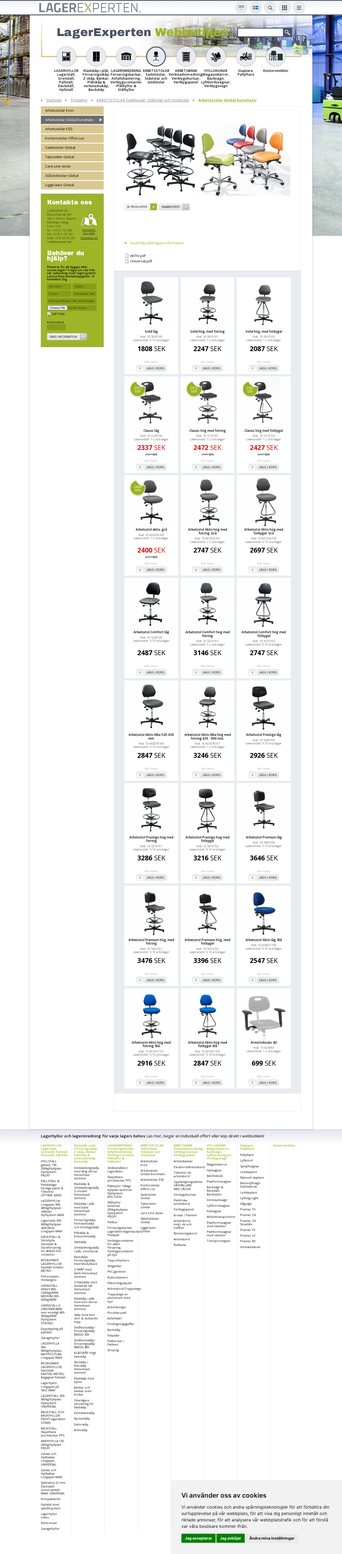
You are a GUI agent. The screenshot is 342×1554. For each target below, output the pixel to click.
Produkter (79, 100)
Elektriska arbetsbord (182, 1202)
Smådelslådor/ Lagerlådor (117, 1169)
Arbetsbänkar (183, 1161)
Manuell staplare (252, 1177)
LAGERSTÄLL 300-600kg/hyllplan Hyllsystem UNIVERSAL (53, 1401)
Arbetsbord (182, 1239)
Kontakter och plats (89, 231)
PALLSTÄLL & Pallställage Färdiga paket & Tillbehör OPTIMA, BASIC (52, 1188)
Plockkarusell (116, 1313)
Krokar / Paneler (185, 1215)
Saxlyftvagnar (249, 1166)
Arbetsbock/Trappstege (124, 1289)
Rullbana (180, 1245)
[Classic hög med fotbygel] (264, 403)
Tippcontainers (118, 1260)
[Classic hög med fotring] (207, 403)
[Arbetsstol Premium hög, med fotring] (151, 912)
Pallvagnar (214, 1211)
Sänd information (63, 337)
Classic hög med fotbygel (263, 430)
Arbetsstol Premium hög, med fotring (151, 942)
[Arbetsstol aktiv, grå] (151, 502)
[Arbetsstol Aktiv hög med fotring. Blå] (151, 1014)
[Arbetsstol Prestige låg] (264, 707)
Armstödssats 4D (264, 1042)
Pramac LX (247, 1235)
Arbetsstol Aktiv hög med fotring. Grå (207, 531)
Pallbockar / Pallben (115, 1342)
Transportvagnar (219, 1241)
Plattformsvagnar (219, 1181)
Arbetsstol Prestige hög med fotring (151, 839)
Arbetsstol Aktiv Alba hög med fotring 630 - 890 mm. (207, 736)
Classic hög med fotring (207, 430)
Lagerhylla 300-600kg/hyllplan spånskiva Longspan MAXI (51, 1225)
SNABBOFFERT (170, 207)
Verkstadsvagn (217, 1200)
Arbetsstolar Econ (59, 110)
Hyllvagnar (214, 1170)
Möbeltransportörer (221, 1217)
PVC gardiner (116, 1271)
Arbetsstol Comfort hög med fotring (207, 634)
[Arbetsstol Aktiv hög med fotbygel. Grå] (264, 502)
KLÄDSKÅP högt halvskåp (85, 1354)
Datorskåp (81, 1424)
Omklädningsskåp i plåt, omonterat (86, 1249)
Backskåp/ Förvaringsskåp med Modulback (85, 1260)
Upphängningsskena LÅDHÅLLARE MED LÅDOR (188, 1185)
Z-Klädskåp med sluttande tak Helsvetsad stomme (85, 1287)
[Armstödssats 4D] (264, 1014)
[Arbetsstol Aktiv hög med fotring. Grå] (207, 502)
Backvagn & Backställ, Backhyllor (215, 1190)
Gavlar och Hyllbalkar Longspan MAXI (51, 1473)
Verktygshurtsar (185, 1194)
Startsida (53, 100)
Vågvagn (246, 1204)
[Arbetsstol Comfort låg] (151, 604)
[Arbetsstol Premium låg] (264, 809)
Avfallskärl (114, 1318)
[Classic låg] (151, 403)
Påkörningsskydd (119, 1283)
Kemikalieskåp (84, 1413)
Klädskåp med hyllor (84, 1380)
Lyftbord (246, 1160)
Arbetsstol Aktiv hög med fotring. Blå (151, 1044)
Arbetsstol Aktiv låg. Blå (264, 940)
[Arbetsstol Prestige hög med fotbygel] (207, 809)
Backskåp (114, 1330)
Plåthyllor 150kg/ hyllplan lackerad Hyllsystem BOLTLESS (119, 1191)
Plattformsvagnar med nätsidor (219, 1224)
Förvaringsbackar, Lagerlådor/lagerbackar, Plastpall (124, 1231)
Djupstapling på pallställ (52, 1330)
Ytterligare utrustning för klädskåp (84, 1403)
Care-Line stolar (58, 166)
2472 (194, 389)
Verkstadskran (250, 1247)
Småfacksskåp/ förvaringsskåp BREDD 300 (84, 1330)
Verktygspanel (184, 1209)
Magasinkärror (217, 1164)
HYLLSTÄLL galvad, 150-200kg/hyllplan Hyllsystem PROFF (51, 1168)
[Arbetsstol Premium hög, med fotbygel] (207, 912)
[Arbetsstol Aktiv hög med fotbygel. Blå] (207, 1014)
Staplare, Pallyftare (247, 1147)
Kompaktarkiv (51, 1499)
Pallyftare (247, 1155)
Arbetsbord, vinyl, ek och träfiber (183, 1224)
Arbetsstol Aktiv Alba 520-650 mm (151, 736)
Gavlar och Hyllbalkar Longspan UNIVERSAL (48, 1459)
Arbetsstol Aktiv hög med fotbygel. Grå (263, 531)
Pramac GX (248, 1215)
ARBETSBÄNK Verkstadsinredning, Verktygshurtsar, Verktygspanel (189, 1150)
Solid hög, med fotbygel (264, 331)
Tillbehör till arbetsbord (182, 1174)
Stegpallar (114, 1266)
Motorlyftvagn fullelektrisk (250, 1184)
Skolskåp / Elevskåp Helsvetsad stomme (82, 1367)
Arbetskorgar (116, 1307)
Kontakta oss (89, 238)
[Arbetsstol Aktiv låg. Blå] (264, 912)
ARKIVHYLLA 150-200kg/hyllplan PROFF (53, 1444)
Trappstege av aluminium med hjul (118, 1297)
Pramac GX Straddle (248, 1222)
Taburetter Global (59, 157)
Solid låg (151, 331)
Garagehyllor (50, 1338)
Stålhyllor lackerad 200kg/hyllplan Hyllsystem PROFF (117, 1209)
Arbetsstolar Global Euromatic (227, 100)
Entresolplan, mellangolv (50, 1278)
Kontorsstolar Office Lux (64, 138)
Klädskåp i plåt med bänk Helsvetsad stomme (84, 1209)
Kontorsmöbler (284, 1145)
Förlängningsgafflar (120, 1324)
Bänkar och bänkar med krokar (82, 1390)
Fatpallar (113, 1335)
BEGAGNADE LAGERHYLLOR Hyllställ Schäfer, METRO (52, 1265)
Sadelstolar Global (60, 147)
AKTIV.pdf (138, 256)
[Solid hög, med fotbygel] (264, 303)
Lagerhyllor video (49, 1515)
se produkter (137, 207)
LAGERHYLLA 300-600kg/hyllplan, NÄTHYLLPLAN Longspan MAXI (51, 1350)
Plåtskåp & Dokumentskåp (85, 1234)
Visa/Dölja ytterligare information (157, 243)
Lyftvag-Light (249, 1198)
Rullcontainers (117, 1277)
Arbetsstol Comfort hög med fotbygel (264, 634)
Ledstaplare (248, 1172)
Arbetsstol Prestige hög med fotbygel (207, 839)
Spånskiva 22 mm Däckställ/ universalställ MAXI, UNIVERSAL (53, 1488)
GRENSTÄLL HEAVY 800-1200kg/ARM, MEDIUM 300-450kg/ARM (50, 1293)
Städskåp (80, 1242)
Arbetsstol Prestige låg (263, 734)
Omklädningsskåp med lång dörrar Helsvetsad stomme (86, 1173)
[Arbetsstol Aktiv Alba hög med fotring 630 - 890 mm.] (207, 707)
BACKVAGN (215, 1176)
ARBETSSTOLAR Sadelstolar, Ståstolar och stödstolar (142, 100)
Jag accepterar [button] (198, 1538)
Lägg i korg (155, 368)
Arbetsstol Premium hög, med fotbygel (207, 942)
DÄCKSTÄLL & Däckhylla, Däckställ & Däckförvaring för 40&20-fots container (51, 1245)
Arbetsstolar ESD (58, 129)
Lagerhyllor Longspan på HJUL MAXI (50, 1386)
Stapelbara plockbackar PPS (119, 1178)
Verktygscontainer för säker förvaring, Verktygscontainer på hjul (120, 1247)
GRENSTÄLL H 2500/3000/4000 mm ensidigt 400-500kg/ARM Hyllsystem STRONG (53, 1314)
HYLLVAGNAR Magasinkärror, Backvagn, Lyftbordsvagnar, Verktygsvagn (219, 1151)
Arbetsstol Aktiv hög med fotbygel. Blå (207, 1044)
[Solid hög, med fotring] (207, 303)
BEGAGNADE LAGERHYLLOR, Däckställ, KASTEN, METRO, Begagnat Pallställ (53, 1370)
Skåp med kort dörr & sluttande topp (86, 1318)
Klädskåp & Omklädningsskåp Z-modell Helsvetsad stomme (86, 1191)
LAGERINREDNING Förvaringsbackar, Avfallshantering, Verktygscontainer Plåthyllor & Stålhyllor (121, 1153)
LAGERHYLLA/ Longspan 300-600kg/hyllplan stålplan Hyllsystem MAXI (52, 1208)
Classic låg (151, 430)
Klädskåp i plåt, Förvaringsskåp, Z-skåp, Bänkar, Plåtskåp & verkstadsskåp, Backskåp (86, 1153)
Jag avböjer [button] (230, 1538)
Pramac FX (247, 1230)
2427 (250, 389)
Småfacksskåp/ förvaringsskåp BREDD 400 (84, 1343)
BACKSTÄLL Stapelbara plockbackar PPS (52, 1431)
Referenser (49, 1523)
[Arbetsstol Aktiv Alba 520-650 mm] (151, 707)
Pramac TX (247, 1209)
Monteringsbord (185, 1233)
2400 (138, 488)
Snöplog (113, 1350)
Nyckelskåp (82, 1418)
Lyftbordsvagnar (218, 1205)
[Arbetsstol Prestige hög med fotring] (151, 809)
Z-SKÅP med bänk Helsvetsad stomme (85, 1272)
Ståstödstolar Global (62, 175)
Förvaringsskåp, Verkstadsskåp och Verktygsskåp (86, 1223)
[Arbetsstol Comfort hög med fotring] (207, 604)
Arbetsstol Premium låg (264, 837)
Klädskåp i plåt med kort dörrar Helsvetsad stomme (86, 1303)
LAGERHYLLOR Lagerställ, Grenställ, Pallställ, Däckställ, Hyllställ (54, 1150)
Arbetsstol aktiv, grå (151, 529)
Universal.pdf (141, 261)
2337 (138, 389)
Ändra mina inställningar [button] (271, 1538)
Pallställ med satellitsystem (50, 1506)
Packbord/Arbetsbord (189, 1167)
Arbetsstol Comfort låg (151, 632)
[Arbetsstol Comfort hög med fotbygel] (264, 604)
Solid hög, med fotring (207, 331)
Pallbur (112, 1222)
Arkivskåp (81, 1430)
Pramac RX (247, 1241)
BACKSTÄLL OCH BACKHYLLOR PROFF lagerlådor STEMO (53, 1417)
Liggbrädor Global (59, 185)
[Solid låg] (151, 303)
